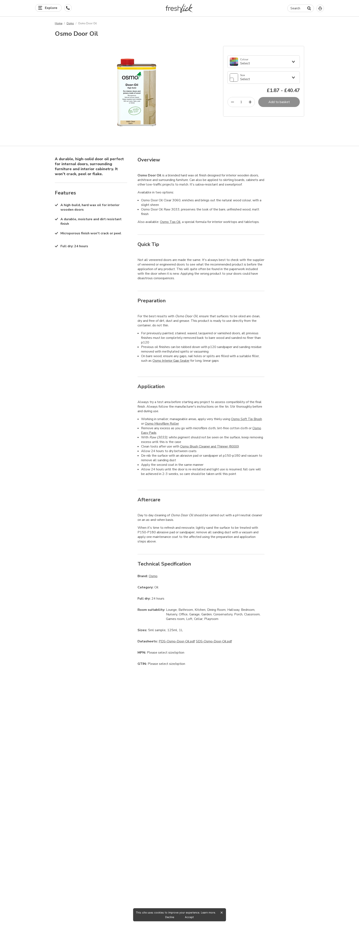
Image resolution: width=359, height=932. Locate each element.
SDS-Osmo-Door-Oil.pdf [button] (214, 641)
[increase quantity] (250, 102)
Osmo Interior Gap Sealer (170, 360)
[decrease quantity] (232, 102)
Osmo (70, 23)
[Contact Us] (68, 8)
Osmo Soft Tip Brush (246, 419)
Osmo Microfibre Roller (162, 423)
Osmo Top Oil (170, 222)
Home (58, 23)
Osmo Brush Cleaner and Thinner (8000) (209, 446)
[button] (179, 8)
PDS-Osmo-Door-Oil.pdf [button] (177, 641)
